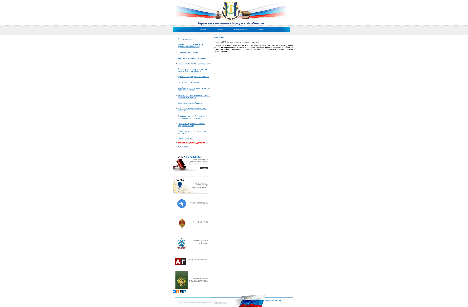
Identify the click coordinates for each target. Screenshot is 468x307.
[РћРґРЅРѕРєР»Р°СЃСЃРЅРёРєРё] (177, 291)
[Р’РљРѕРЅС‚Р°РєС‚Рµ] (174, 291)
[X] (181, 291)
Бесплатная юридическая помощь (192, 58)
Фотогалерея (183, 146)
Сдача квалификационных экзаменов (193, 77)
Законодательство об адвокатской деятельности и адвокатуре (192, 117)
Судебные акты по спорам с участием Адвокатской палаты (194, 89)
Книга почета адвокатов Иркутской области (192, 110)
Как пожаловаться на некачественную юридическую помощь (194, 96)
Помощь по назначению (188, 52)
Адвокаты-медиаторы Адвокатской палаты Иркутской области (192, 70)
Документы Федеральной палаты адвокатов (192, 132)
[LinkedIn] (184, 291)
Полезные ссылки (185, 139)
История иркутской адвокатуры (192, 143)
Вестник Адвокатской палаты (190, 103)
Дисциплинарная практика (189, 82)
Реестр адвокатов (185, 39)
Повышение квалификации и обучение (194, 64)
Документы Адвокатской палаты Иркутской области (191, 125)
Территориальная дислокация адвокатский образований (190, 46)
